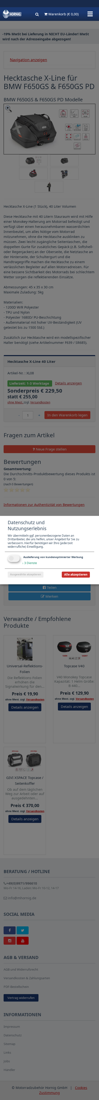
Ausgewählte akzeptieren (25, 574)
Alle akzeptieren (75, 574)
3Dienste (29, 563)
